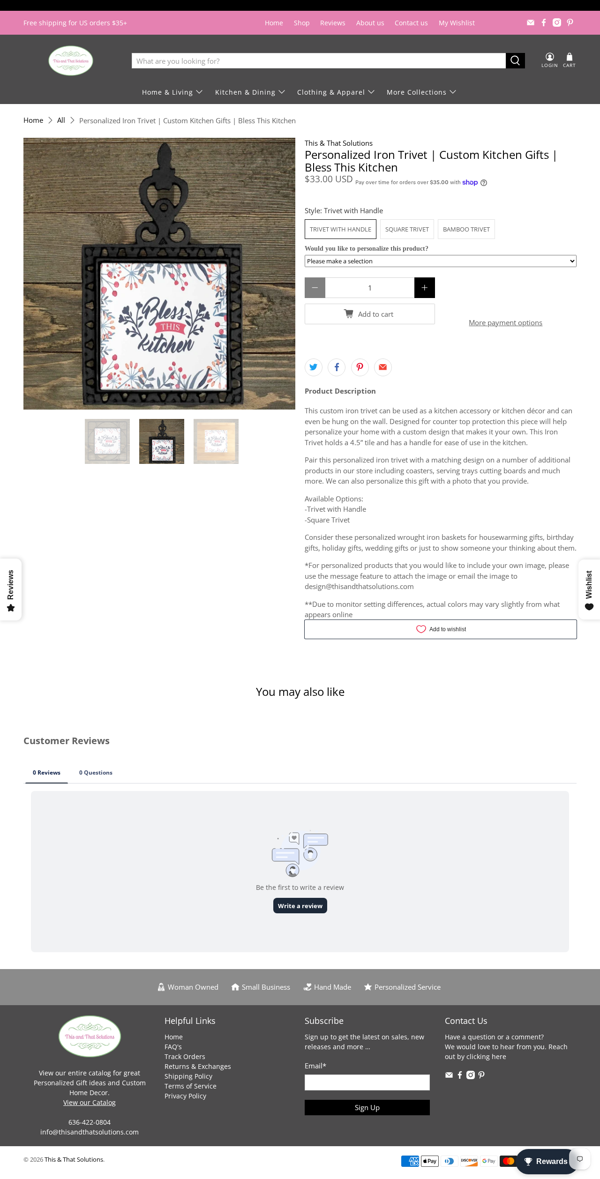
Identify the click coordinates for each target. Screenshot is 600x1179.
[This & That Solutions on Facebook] (544, 22)
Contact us (411, 22)
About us (370, 22)
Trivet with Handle (340, 229)
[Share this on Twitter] (313, 367)
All (61, 120)
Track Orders (185, 1056)
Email (315, 1065)
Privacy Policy (185, 1095)
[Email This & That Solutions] (530, 22)
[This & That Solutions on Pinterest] (570, 22)
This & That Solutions (339, 143)
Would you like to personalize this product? (366, 248)
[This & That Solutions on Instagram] (557, 22)
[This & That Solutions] (71, 60)
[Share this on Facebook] (336, 367)
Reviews (332, 22)
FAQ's (173, 1046)
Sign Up (367, 1107)
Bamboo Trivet (466, 229)
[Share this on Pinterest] (360, 367)
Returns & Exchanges (198, 1066)
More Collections (417, 92)
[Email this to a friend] (383, 367)
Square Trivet (407, 229)
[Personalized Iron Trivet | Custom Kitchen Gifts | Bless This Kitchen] (159, 274)
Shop (302, 22)
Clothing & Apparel (331, 92)
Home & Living (167, 92)
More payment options (505, 322)
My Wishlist (457, 22)
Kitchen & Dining (245, 92)
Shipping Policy (188, 1076)
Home (274, 22)
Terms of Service (191, 1086)
